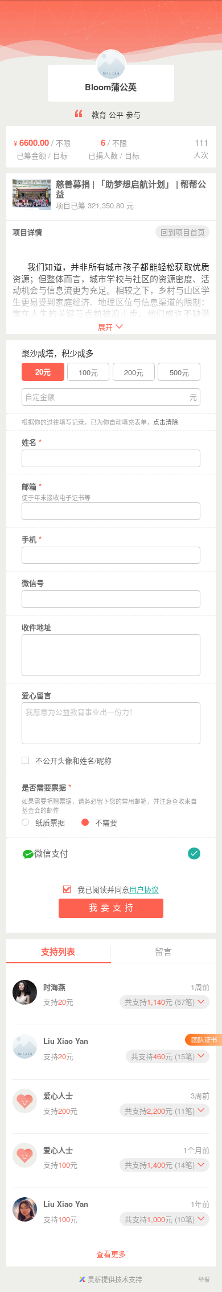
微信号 (33, 582)
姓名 (32, 442)
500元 (179, 372)
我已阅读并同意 (117, 889)
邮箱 (32, 486)
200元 (133, 372)
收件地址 (36, 627)
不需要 (106, 822)
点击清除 (165, 422)
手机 (32, 539)
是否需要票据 (46, 787)
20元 (43, 371)
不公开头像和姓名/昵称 (73, 760)
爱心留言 (36, 695)
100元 (88, 372)
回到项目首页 (183, 231)
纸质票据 (50, 822)
